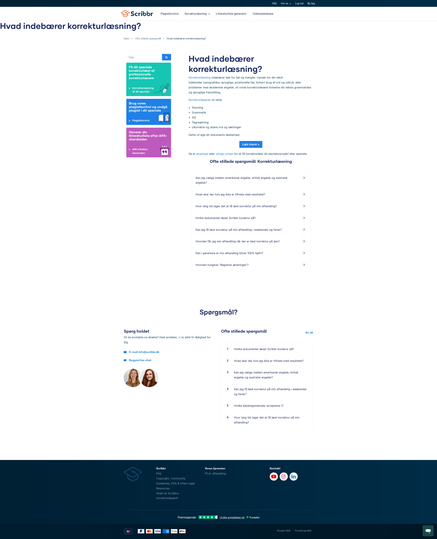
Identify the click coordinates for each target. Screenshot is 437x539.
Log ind (299, 3)
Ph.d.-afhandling (215, 473)
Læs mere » (250, 144)
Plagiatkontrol (170, 13)
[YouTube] (274, 476)
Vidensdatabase (263, 13)
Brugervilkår (284, 530)
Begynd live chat (140, 360)
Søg (312, 3)
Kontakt (275, 468)
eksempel (202, 153)
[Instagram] (284, 476)
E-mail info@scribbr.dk (144, 351)
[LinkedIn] (294, 476)
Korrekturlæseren (200, 100)
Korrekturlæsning (196, 13)
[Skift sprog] (128, 531)
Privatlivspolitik (303, 530)
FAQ (274, 3)
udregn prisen (224, 153)
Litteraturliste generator (231, 13)
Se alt (309, 332)
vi (179, 337)
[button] (428, 530)
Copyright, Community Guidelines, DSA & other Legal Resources (175, 483)
